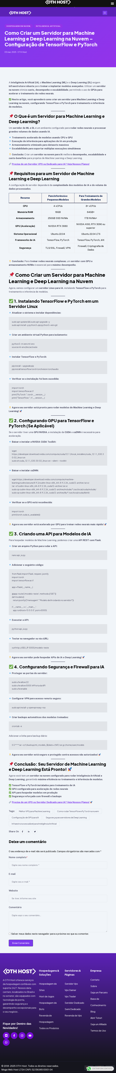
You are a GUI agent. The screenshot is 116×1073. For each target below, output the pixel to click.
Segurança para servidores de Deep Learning (66, 817)
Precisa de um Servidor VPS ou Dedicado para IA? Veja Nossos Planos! (50, 164)
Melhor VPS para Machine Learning (34, 811)
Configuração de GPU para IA (25, 817)
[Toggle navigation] (105, 13)
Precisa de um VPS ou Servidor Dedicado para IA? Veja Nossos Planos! (50, 802)
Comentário (15, 907)
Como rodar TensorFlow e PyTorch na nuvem (78, 811)
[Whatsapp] (6, 1042)
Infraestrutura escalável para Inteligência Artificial (34, 823)
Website (13, 890)
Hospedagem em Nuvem (18, 26)
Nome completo (18, 857)
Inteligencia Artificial (48, 26)
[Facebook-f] (14, 1035)
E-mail (12, 874)
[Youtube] (30, 1035)
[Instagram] (22, 1035)
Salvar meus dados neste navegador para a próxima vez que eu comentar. (50, 934)
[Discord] (6, 1035)
